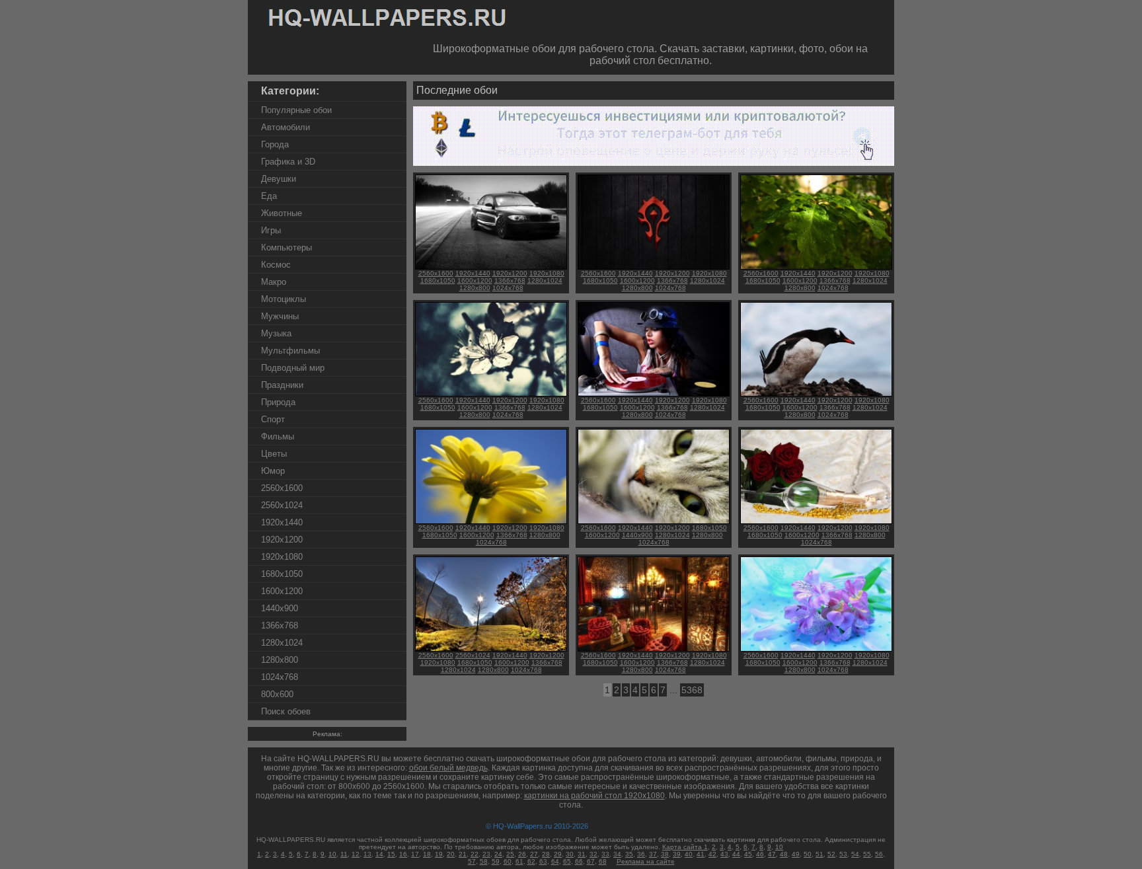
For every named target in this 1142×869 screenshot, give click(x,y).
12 (356, 854)
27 (534, 854)
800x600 (277, 694)
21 (463, 854)
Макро (273, 282)
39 (677, 854)
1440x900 (279, 608)
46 (760, 854)
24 (498, 854)
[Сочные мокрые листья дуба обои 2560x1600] (816, 267)
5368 (692, 690)
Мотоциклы (283, 299)
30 (570, 854)
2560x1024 (282, 505)
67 (591, 861)
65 (567, 861)
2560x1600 (282, 488)
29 (558, 854)
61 (519, 861)
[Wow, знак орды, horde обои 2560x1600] (654, 267)
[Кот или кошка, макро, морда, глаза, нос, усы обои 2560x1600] (654, 521)
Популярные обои (296, 110)
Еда (269, 196)
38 (665, 854)
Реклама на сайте (646, 861)
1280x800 (279, 660)
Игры (271, 230)
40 (689, 854)
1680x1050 (282, 574)
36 (641, 854)
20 (451, 854)
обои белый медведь (448, 768)
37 (653, 854)
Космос (276, 265)
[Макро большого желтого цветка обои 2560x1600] (491, 521)
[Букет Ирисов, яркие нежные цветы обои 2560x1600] (816, 649)
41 (700, 854)
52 (831, 854)
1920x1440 (282, 522)
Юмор (273, 471)
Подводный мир (292, 368)
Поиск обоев (286, 711)
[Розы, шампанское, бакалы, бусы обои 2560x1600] (816, 521)
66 (579, 861)
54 (855, 854)
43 (724, 854)
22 (474, 854)
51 (819, 854)
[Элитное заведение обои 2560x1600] (654, 649)
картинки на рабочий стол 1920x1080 (594, 795)
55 (867, 854)
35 (629, 854)
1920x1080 (282, 557)
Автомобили (285, 127)
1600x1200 (282, 591)
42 (712, 854)
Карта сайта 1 (685, 846)
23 (486, 854)
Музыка (276, 333)
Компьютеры (286, 247)
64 (555, 861)
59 (496, 861)
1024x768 (279, 677)
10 (779, 846)
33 (605, 854)
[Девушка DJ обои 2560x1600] (654, 394)
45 (748, 854)
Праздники (282, 385)
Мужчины (280, 316)
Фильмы (277, 436)
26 (522, 854)
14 (379, 854)
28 (546, 854)
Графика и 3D (288, 162)
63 (543, 861)
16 (403, 854)
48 (784, 854)
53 (843, 854)
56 (879, 854)
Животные (281, 213)
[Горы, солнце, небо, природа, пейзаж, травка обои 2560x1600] (491, 649)
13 (367, 854)
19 (439, 854)
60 (508, 861)
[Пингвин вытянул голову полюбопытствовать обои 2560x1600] (816, 394)
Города (275, 144)
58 (484, 861)
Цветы (274, 454)
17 (415, 854)
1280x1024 (282, 643)
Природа (278, 402)
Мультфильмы (290, 351)
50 (808, 854)
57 (472, 861)
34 (617, 854)
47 (772, 854)
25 (510, 854)
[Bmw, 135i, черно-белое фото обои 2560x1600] (491, 267)
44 (736, 854)
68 (603, 861)
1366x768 (279, 625)
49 (796, 854)
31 (582, 854)
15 (391, 854)
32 (593, 854)
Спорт (273, 419)
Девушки (278, 179)
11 (344, 854)
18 (427, 854)
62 (531, 861)
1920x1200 (282, 540)
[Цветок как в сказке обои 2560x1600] (491, 394)
